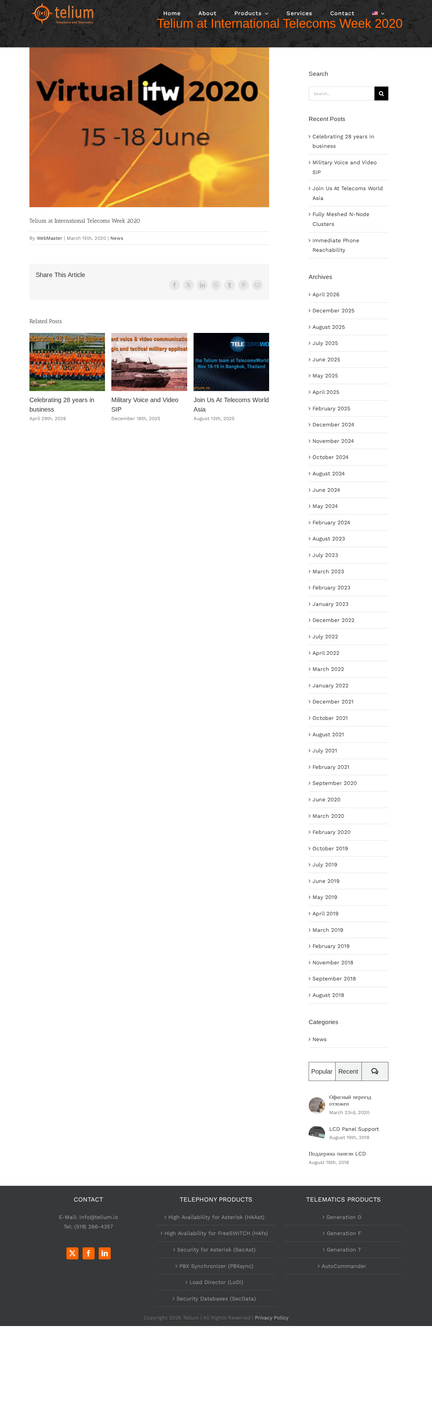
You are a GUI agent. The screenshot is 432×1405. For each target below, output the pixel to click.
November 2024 (333, 441)
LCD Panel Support (354, 1129)
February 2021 (330, 767)
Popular (322, 1071)
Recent (348, 1071)
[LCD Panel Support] (317, 1130)
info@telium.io (98, 1217)
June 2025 (326, 359)
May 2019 (324, 897)
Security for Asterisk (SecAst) (216, 1249)
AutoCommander (344, 1266)
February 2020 (331, 832)
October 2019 (330, 848)
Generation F (344, 1233)
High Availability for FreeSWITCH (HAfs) (216, 1233)
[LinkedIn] (105, 1253)
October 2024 (330, 457)
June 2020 (326, 799)
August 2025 (328, 327)
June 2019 (325, 881)
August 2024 (328, 473)
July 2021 (324, 750)
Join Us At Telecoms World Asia (231, 362)
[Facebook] (89, 1253)
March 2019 (327, 930)
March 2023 (328, 571)
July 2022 (325, 636)
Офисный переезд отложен (350, 1100)
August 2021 (328, 734)
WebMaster (49, 238)
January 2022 (330, 685)
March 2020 (328, 816)
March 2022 (328, 669)
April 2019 (325, 913)
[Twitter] (72, 1253)
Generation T (344, 1249)
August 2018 (328, 995)
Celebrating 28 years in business (67, 362)
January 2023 (330, 604)
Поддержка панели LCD (337, 1153)
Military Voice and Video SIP (149, 362)
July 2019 (324, 864)
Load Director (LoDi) (216, 1282)
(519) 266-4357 (93, 1226)
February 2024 (331, 522)
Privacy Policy (271, 1318)
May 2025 (325, 375)
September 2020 (334, 783)
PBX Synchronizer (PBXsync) (216, 1266)
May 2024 (325, 506)
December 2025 (333, 310)
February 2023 (331, 587)
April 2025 (325, 392)
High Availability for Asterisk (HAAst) (216, 1217)
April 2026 (325, 294)
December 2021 (333, 701)
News (116, 238)
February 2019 (330, 946)
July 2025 (325, 343)
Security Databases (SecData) (216, 1298)
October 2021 (330, 718)
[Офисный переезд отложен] (317, 1102)
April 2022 (325, 653)
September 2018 (334, 978)
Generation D (343, 1217)
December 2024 (333, 424)
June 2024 (326, 490)
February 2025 (331, 408)
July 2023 (325, 555)
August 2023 (328, 538)
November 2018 (332, 962)
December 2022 (333, 620)
